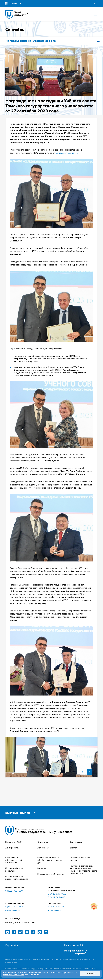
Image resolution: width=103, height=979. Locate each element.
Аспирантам (43, 847)
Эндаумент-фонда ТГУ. (67, 153)
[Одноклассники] (33, 932)
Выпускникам (76, 842)
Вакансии (41, 868)
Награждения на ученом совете (30, 41)
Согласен (90, 973)
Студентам (42, 842)
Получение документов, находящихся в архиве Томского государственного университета (83, 870)
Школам (74, 847)
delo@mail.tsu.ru (12, 910)
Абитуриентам (12, 847)
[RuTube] (20, 932)
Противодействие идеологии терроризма (16, 877)
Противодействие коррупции (14, 869)
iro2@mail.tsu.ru (55, 910)
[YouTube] (27, 932)
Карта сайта (12, 945)
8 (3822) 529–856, (57, 894)
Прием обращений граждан (50, 874)
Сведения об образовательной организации (13, 860)
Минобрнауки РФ (74, 945)
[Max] (46, 932)
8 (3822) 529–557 (56, 907)
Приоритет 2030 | (14, 842)
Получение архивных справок (80, 858)
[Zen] (40, 932)
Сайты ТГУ (15, 3)
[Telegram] (14, 932)
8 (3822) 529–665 (14, 907)
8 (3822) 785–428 (56, 897)
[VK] (7, 932)
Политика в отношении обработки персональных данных (49, 860)
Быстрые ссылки (17, 812)
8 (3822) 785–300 (14, 891)
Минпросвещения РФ (76, 950)
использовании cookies (13, 975)
